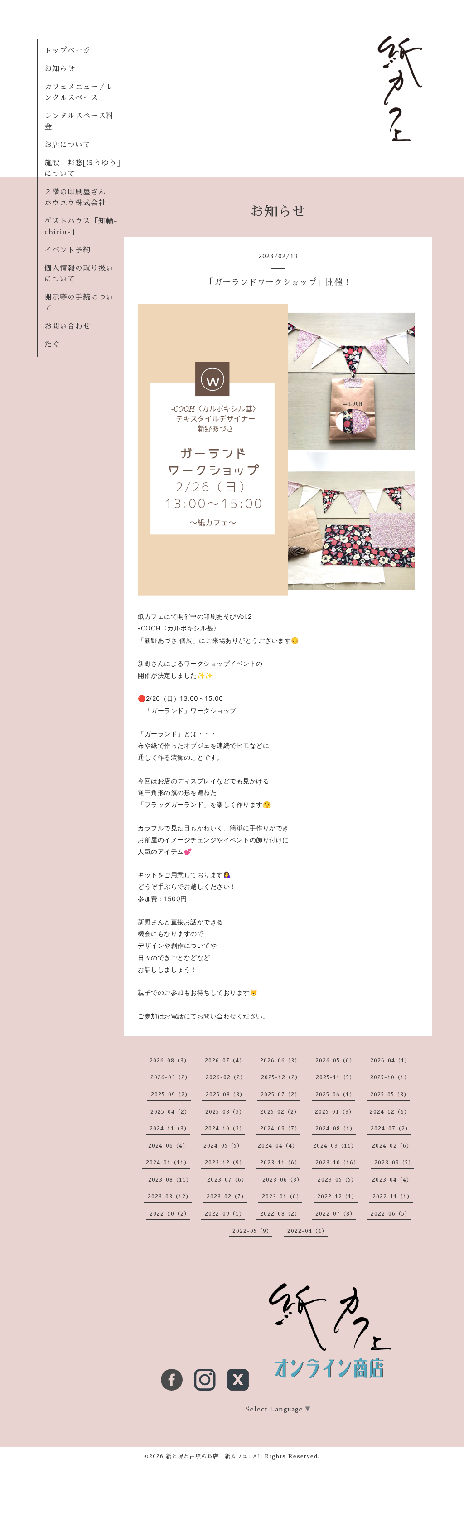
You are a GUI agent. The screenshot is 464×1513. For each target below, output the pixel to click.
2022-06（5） (391, 1214)
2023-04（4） (392, 1180)
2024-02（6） (392, 1146)
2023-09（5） (394, 1162)
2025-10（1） (390, 1077)
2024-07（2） (391, 1128)
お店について (67, 145)
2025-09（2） (171, 1094)
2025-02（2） (280, 1112)
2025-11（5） (335, 1077)
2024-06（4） (168, 1146)
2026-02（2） (226, 1077)
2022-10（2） (170, 1214)
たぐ (52, 344)
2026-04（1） (390, 1060)
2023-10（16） (337, 1162)
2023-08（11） (170, 1180)
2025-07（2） (280, 1094)
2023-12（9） (225, 1162)
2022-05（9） (252, 1231)
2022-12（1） (337, 1196)
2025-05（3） (390, 1094)
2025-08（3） (226, 1094)
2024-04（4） (278, 1146)
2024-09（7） (280, 1128)
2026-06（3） (280, 1060)
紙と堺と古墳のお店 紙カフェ (207, 1456)
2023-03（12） (170, 1196)
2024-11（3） (170, 1128)
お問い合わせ (67, 326)
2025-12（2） (281, 1077)
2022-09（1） (225, 1214)
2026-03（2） (170, 1077)
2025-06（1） (335, 1094)
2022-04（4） (307, 1231)
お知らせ (59, 69)
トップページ (67, 50)
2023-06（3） (282, 1180)
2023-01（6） (282, 1196)
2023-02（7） (227, 1196)
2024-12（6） (390, 1112)
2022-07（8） (335, 1214)
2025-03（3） (225, 1112)
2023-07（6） (227, 1180)
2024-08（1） (335, 1128)
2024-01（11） (168, 1162)
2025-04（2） (170, 1112)
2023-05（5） (337, 1180)
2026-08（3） (170, 1060)
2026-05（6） (335, 1060)
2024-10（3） (225, 1128)
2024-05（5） (223, 1146)
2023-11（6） (280, 1162)
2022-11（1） (392, 1196)
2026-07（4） (225, 1060)
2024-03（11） (335, 1146)
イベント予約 (67, 250)
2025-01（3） (335, 1112)
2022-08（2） (280, 1214)
